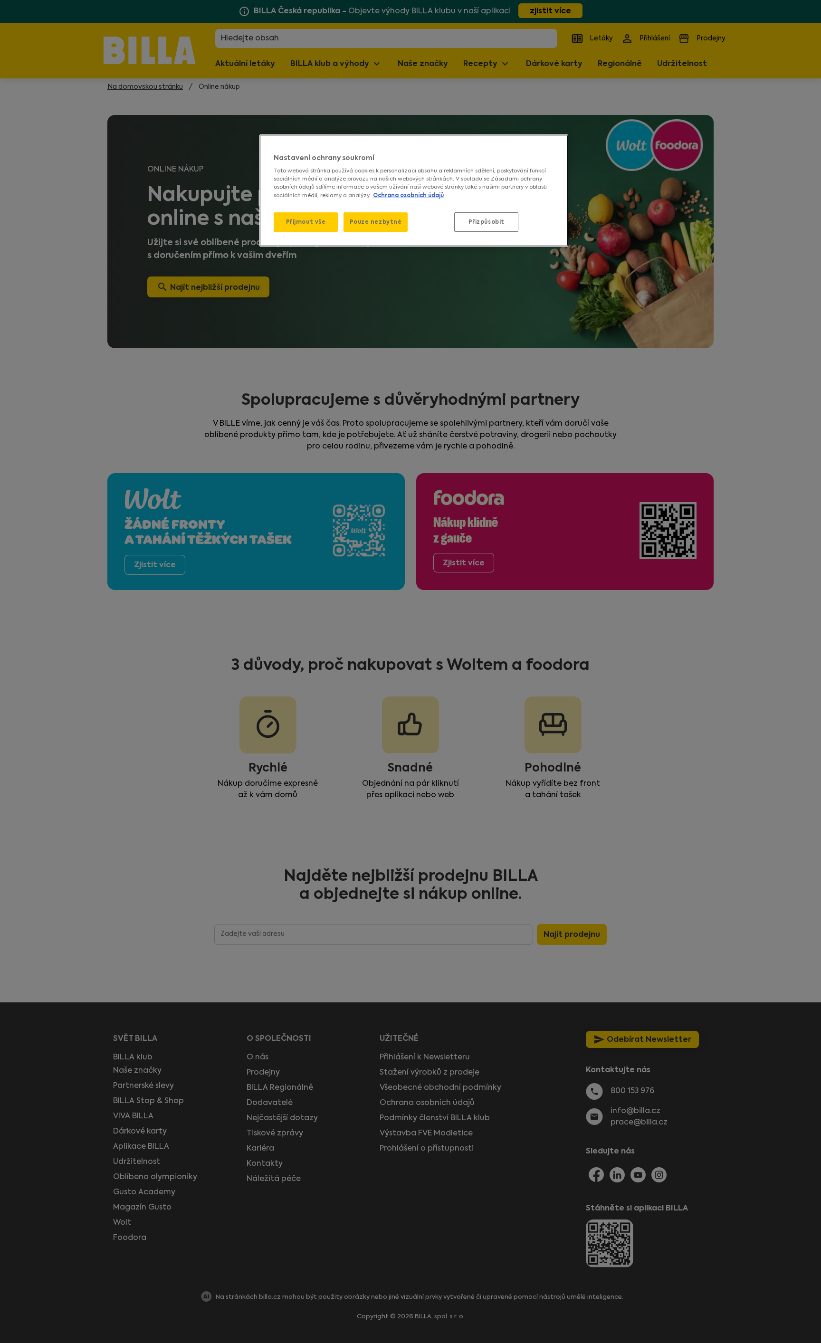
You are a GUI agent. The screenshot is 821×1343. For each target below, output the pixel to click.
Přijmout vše (306, 222)
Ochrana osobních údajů (408, 195)
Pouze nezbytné (376, 222)
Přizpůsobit (486, 222)
